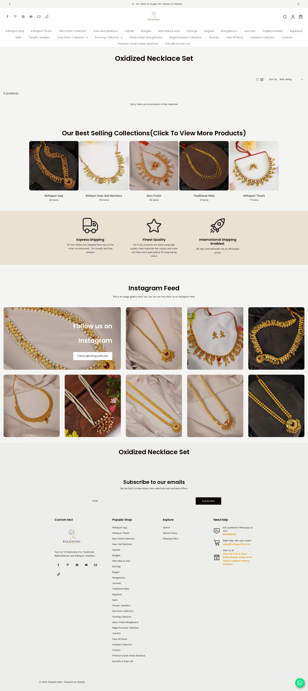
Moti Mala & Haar (121, 561)
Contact (116, 650)
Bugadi (115, 572)
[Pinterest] (15, 17)
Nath (114, 600)
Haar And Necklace (122, 544)
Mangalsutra (118, 578)
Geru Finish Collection (123, 538)
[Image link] (154, 338)
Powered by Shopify (74, 682)
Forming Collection (121, 617)
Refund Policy (170, 533)
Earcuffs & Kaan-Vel (122, 661)
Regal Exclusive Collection (125, 628)
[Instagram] (23, 17)
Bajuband (117, 594)
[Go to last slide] (9, 4)
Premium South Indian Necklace (128, 655)
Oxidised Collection (122, 644)
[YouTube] (31, 17)
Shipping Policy (171, 538)
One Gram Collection (122, 611)
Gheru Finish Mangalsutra (125, 622)
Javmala (116, 583)
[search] (285, 16)
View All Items (119, 639)
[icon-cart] (300, 16)
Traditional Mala (120, 589)
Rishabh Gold (55, 682)
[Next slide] (298, 4)
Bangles (116, 555)
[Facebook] (7, 17)
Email (95, 501)
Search (166, 527)
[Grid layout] (262, 79)
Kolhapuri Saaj (119, 527)
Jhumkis (116, 633)
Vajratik (116, 550)
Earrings (116, 566)
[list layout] (257, 79)
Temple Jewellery (121, 605)
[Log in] (293, 16)
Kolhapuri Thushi (120, 533)
